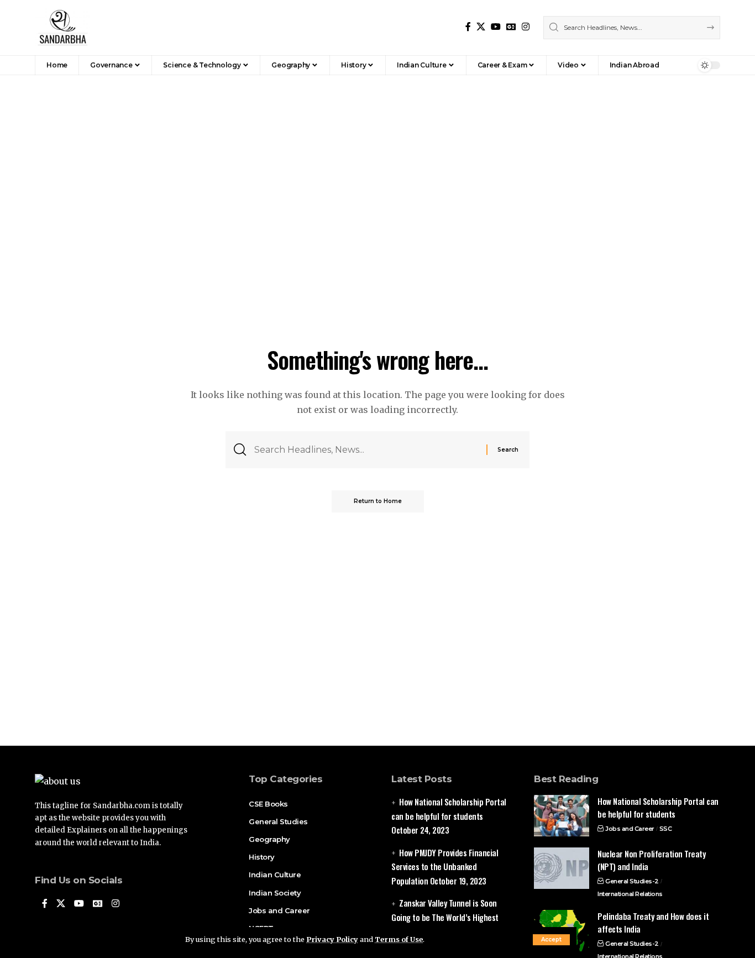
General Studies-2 (632, 881)
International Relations (630, 894)
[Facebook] (468, 26)
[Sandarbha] (62, 27)
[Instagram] (525, 26)
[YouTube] (496, 26)
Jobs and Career (629, 829)
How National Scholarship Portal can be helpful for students (658, 807)
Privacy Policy (332, 939)
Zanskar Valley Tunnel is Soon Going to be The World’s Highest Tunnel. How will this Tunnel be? (445, 917)
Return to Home (378, 501)
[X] (481, 26)
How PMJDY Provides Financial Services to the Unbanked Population (444, 866)
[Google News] (511, 26)
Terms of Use (399, 939)
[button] (551, 939)
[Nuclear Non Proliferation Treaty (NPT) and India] (561, 868)
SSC (665, 829)
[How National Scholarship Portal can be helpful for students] (561, 815)
